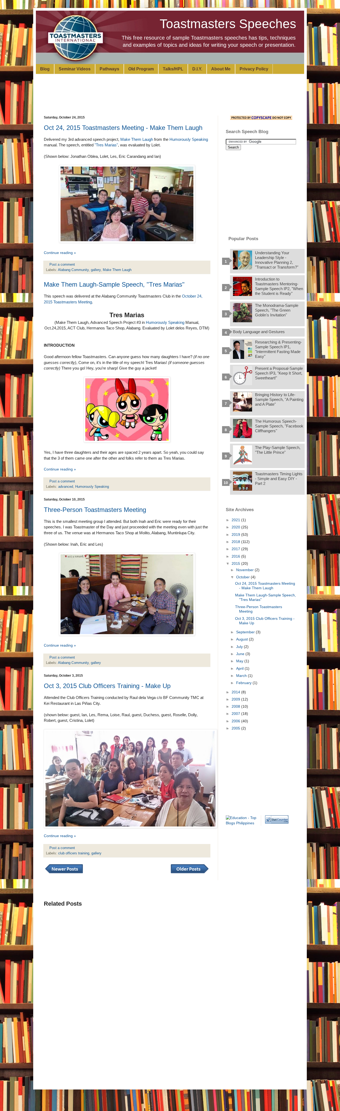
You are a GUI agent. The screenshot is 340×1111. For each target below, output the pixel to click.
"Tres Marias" (106, 145)
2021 (236, 520)
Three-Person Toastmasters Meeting (95, 509)
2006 (236, 721)
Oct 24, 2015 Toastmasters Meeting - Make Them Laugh (123, 127)
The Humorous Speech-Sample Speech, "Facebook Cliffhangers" (279, 426)
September (246, 632)
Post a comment (62, 264)
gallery (96, 270)
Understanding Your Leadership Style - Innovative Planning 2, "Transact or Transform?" (276, 260)
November (245, 570)
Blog (45, 69)
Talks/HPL (173, 69)
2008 (236, 706)
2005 (236, 728)
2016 (236, 556)
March (242, 675)
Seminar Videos (75, 69)
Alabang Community (73, 270)
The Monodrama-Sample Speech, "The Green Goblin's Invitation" (276, 310)
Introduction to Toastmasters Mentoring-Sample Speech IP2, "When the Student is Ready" (279, 286)
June (240, 654)
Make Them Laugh (136, 139)
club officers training (73, 853)
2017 (236, 549)
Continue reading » (60, 253)
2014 (236, 692)
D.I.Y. (197, 69)
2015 (236, 563)
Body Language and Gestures (259, 331)
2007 (236, 713)
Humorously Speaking (188, 139)
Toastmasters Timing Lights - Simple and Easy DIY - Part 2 (279, 479)
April (240, 668)
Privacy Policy (254, 69)
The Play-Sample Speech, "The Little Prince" (277, 450)
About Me (221, 69)
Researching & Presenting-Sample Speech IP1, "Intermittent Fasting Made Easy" (278, 349)
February (244, 683)
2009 (236, 699)
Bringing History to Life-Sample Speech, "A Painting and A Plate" (279, 399)
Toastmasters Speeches (228, 24)
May (240, 661)
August (242, 639)
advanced (65, 487)
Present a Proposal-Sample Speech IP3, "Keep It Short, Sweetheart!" (279, 373)
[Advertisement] (172, 94)
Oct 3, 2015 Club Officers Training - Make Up (107, 685)
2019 (236, 534)
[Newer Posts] (64, 873)
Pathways (109, 69)
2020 (236, 527)
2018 (236, 542)
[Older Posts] (189, 873)
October (243, 577)
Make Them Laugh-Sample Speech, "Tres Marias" (114, 284)
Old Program (141, 69)
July (240, 646)
